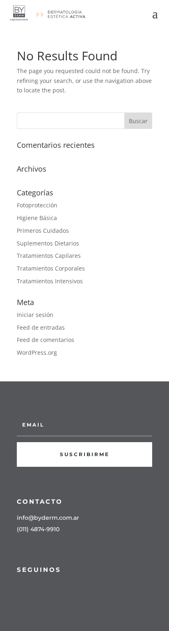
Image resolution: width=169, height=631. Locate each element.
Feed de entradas (41, 327)
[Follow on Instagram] (35, 588)
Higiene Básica (37, 218)
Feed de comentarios (45, 340)
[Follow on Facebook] (19, 588)
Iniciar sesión (35, 315)
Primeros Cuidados (43, 230)
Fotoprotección (37, 205)
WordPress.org (37, 352)
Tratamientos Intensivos (50, 281)
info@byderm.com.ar (48, 517)
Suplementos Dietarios (48, 243)
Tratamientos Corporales (51, 268)
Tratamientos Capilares (49, 255)
